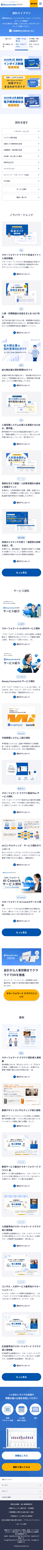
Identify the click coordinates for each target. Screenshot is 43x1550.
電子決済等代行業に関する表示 (12, 1520)
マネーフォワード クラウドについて (21, 995)
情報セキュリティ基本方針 (17, 1508)
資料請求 (33, 3)
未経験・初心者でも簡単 (13, 156)
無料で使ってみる (21, 1467)
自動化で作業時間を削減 (13, 144)
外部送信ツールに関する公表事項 (21, 1516)
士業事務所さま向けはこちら (23, 30)
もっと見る (21, 572)
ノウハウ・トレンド (21, 131)
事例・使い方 (21, 197)
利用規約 (31, 1508)
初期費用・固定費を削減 (13, 150)
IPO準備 (7, 181)
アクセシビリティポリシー (32, 1520)
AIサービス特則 (21, 1524)
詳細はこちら (21, 1455)
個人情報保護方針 (26, 1504)
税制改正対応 (9, 162)
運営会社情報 (15, 1504)
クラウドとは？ (9, 168)
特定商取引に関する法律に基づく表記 (21, 1512)
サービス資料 (21, 189)
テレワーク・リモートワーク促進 (16, 175)
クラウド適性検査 (10, 137)
